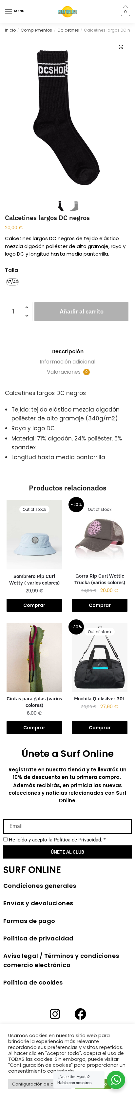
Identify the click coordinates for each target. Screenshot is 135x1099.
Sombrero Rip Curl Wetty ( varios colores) (34, 579)
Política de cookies (33, 982)
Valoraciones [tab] (67, 372)
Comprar (34, 605)
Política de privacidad (38, 938)
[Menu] (9, 11)
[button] (121, 47)
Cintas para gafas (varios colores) (34, 701)
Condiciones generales (39, 886)
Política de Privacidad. (78, 840)
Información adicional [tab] (67, 361)
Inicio (10, 30)
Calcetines (68, 30)
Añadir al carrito (82, 311)
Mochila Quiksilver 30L (99, 698)
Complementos (36, 30)
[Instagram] (55, 1014)
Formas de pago (29, 921)
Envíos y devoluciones (38, 903)
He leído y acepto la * (57, 840)
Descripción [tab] (67, 351)
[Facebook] (80, 1014)
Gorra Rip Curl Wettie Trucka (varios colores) (99, 579)
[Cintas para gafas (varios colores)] (34, 657)
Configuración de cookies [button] (40, 1084)
